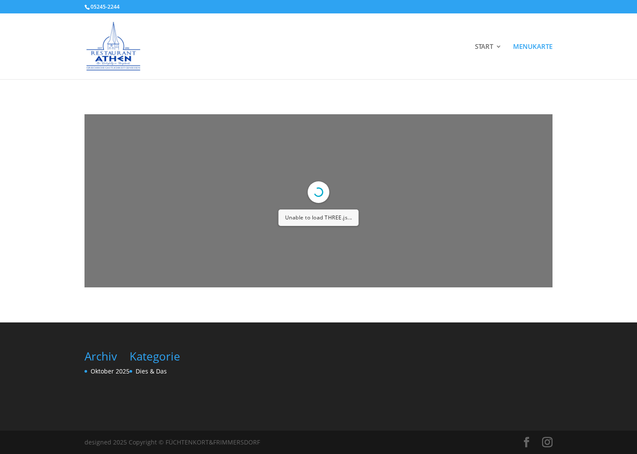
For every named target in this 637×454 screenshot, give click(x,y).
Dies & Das (151, 371)
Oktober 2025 (110, 371)
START (484, 47)
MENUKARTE (532, 47)
